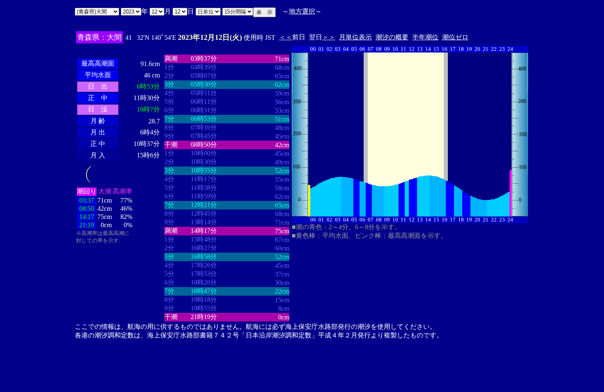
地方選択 (302, 11)
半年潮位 (425, 37)
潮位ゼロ (455, 37)
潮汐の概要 (392, 37)
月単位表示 (355, 37)
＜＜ (285, 37)
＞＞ (328, 37)
